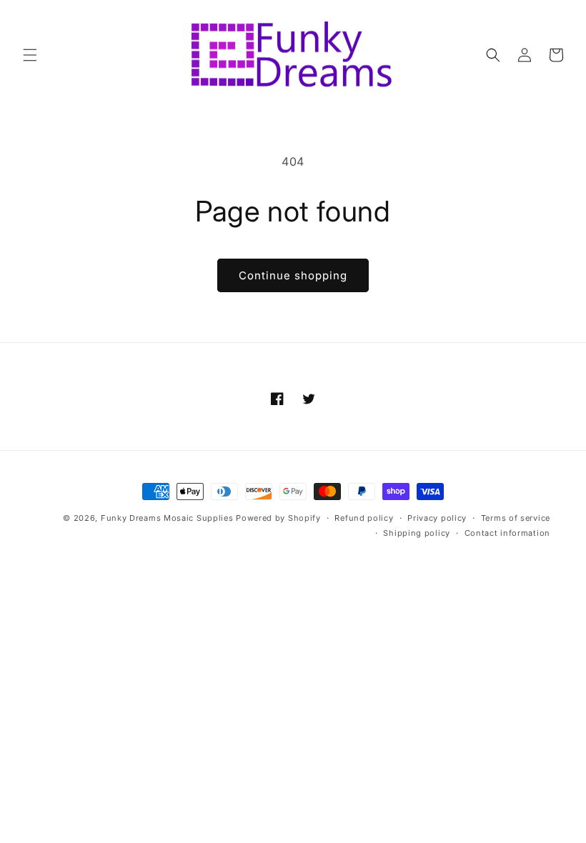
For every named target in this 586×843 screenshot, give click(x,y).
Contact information (507, 533)
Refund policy (363, 518)
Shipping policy (416, 533)
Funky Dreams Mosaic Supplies (167, 518)
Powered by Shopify (278, 518)
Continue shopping (293, 275)
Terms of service (515, 518)
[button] (30, 55)
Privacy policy (437, 518)
